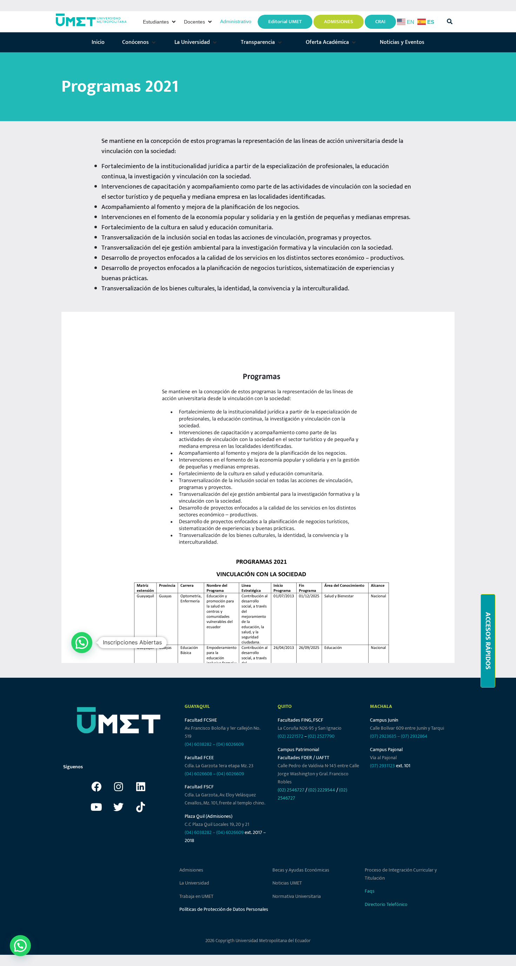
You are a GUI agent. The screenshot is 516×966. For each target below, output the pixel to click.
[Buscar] (449, 22)
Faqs (370, 891)
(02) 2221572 (290, 736)
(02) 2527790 (321, 736)
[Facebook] (96, 786)
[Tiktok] (141, 807)
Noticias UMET (287, 883)
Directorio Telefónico (386, 904)
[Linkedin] (141, 786)
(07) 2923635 (383, 736)
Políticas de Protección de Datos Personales (223, 909)
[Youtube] (96, 807)
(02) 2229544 (321, 790)
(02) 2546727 (291, 790)
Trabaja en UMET (196, 896)
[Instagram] (118, 786)
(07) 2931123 (383, 766)
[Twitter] (118, 807)
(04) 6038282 (198, 744)
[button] (159, 22)
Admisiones (191, 870)
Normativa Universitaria (296, 896)
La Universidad (194, 883)
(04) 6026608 (198, 774)
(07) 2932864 (414, 736)
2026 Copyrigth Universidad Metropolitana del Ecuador (258, 941)
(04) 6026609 (230, 744)
